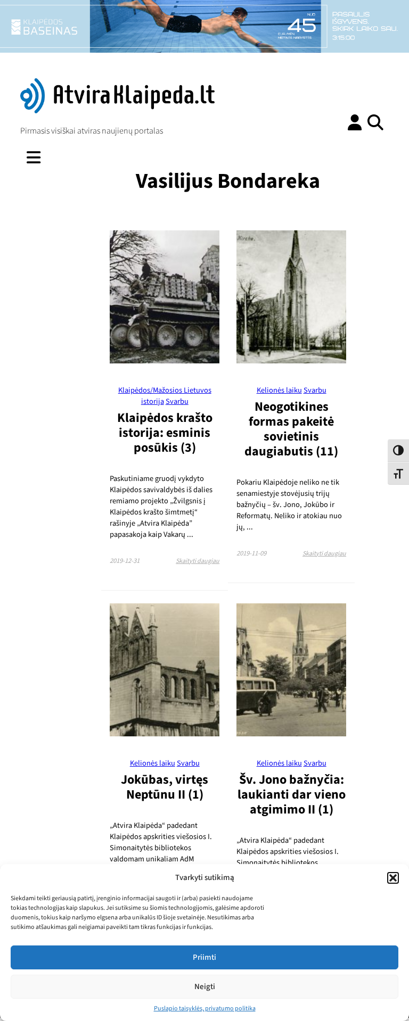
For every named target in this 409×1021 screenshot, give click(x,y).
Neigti (204, 986)
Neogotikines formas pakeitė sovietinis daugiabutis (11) (291, 429)
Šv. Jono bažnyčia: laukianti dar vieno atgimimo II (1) (292, 794)
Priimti (204, 957)
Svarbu (177, 401)
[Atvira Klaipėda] (117, 111)
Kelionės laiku (279, 390)
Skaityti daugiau (197, 561)
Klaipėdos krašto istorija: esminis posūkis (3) (164, 433)
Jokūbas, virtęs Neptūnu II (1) (164, 787)
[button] (393, 878)
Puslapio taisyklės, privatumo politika (205, 1008)
